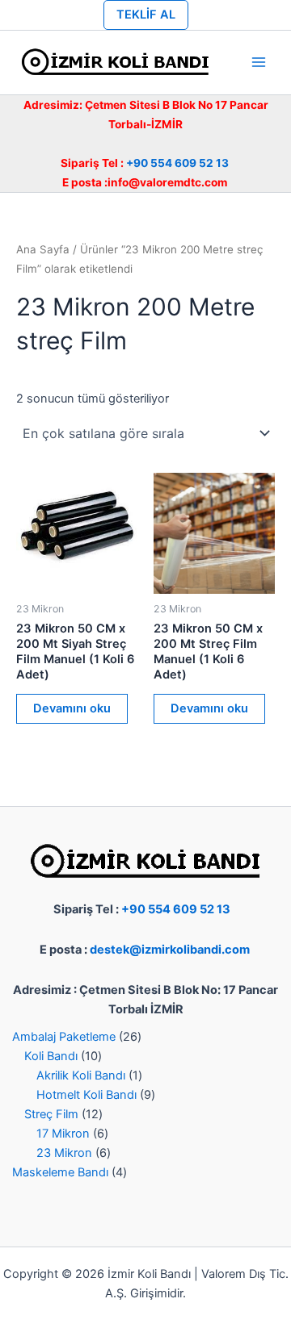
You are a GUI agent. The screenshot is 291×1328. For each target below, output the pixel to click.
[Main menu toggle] (258, 62)
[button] (145, 15)
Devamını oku (72, 708)
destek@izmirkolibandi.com (170, 949)
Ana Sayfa (43, 249)
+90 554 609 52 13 (177, 163)
